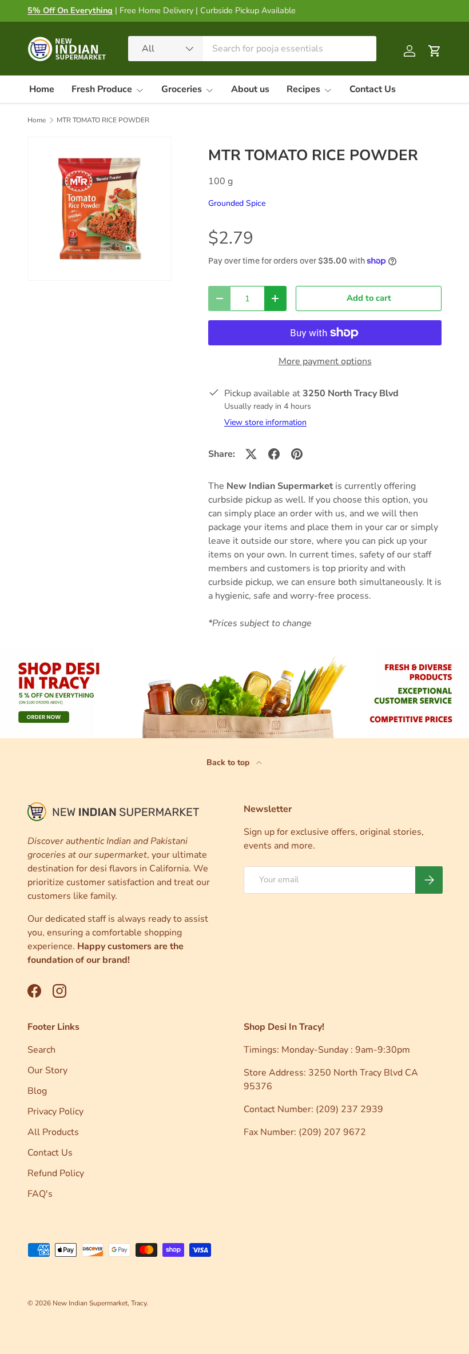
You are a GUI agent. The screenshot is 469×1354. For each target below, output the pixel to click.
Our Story (47, 1070)
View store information (265, 422)
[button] (434, 50)
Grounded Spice (236, 203)
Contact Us (372, 89)
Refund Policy (55, 1173)
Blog (37, 1091)
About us (250, 89)
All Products (53, 1132)
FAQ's (40, 1194)
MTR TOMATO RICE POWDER (103, 120)
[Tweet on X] (251, 454)
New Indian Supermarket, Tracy (99, 1303)
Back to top (229, 762)
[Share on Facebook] (274, 454)
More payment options (325, 361)
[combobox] (252, 48)
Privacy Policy (55, 1111)
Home (41, 89)
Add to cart (369, 298)
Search (41, 1050)
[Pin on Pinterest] (296, 454)
